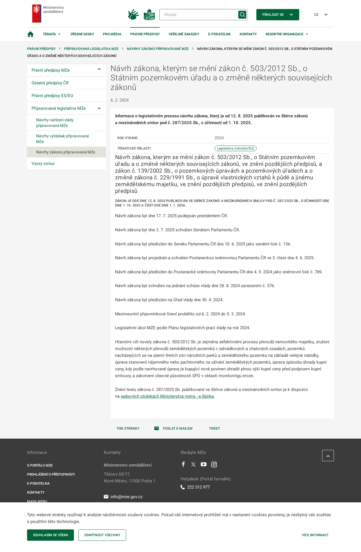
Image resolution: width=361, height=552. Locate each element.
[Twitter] (193, 465)
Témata (49, 34)
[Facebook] (183, 465)
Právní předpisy (145, 34)
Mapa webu (37, 501)
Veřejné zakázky (184, 34)
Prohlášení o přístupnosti (51, 474)
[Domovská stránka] (30, 34)
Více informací (315, 535)
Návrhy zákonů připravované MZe (158, 49)
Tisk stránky (127, 428)
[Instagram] (214, 465)
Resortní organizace (284, 34)
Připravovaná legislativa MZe (91, 49)
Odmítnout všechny (102, 535)
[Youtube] (204, 465)
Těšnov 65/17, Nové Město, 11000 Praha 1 (129, 477)
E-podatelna (219, 34)
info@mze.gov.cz (126, 496)
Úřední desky (82, 34)
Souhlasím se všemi (50, 535)
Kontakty (248, 34)
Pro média (112, 34)
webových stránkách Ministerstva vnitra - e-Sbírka (167, 396)
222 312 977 (198, 487)
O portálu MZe (40, 465)
